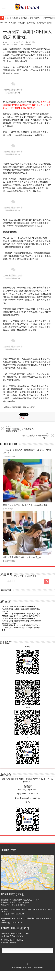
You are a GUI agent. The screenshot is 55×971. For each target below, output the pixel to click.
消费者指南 (20, 905)
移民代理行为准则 (8, 905)
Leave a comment (12, 44)
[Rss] (28, 964)
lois (6, 42)
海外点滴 (12, 23)
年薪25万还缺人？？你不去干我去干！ (35, 436)
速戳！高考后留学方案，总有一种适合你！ (23, 557)
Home (4, 23)
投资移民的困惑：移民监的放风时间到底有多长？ (20, 429)
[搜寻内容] (46, 581)
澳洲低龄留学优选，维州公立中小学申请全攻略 (25, 505)
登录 (34, 576)
